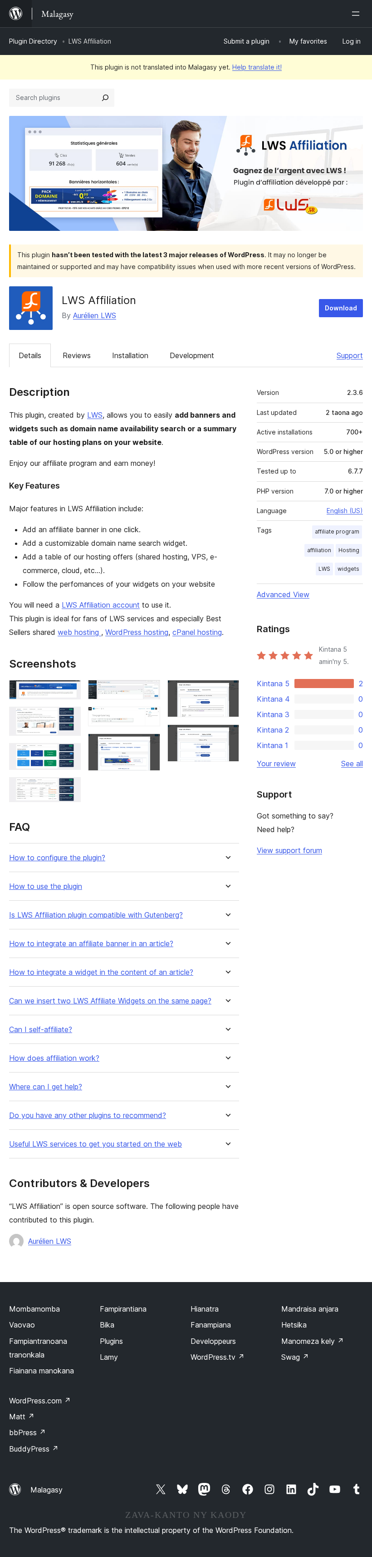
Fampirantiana (123, 1308)
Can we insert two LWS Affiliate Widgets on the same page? (110, 1001)
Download (341, 308)
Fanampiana (211, 1324)
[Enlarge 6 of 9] (147, 719)
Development (192, 355)
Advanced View (283, 594)
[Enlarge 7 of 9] (147, 745)
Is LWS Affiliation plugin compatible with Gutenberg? (96, 915)
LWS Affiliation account (101, 604)
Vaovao (22, 1324)
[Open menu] (357, 13)
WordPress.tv (218, 1357)
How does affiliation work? (54, 1058)
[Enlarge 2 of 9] (68, 719)
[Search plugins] (105, 98)
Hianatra (205, 1308)
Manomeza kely (312, 1341)
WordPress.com (40, 1400)
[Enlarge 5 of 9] (147, 692)
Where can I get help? (45, 1087)
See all (352, 763)
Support (350, 355)
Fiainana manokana (41, 1370)
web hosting (79, 632)
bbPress (27, 1432)
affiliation (319, 550)
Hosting (348, 550)
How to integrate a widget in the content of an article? (101, 972)
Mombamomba (34, 1308)
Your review (276, 763)
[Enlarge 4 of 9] (68, 789)
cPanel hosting (197, 632)
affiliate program (337, 531)
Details (30, 355)
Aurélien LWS (94, 315)
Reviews (77, 355)
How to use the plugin (45, 886)
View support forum (289, 850)
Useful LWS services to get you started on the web (95, 1144)
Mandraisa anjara (309, 1308)
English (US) (345, 510)
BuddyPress (34, 1448)
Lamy (109, 1357)
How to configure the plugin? (57, 857)
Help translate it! (257, 67)
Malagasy (46, 1489)
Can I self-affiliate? (40, 1029)
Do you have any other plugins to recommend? (87, 1115)
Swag (295, 1357)
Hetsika (294, 1324)
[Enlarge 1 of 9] (68, 692)
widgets (348, 568)
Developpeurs (213, 1341)
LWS (95, 414)
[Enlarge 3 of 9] (68, 755)
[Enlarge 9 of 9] (226, 736)
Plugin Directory (33, 41)
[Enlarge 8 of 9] (226, 692)
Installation (130, 355)
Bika (107, 1324)
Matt (21, 1416)
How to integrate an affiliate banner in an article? (91, 943)
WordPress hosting (136, 632)
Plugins (111, 1341)
